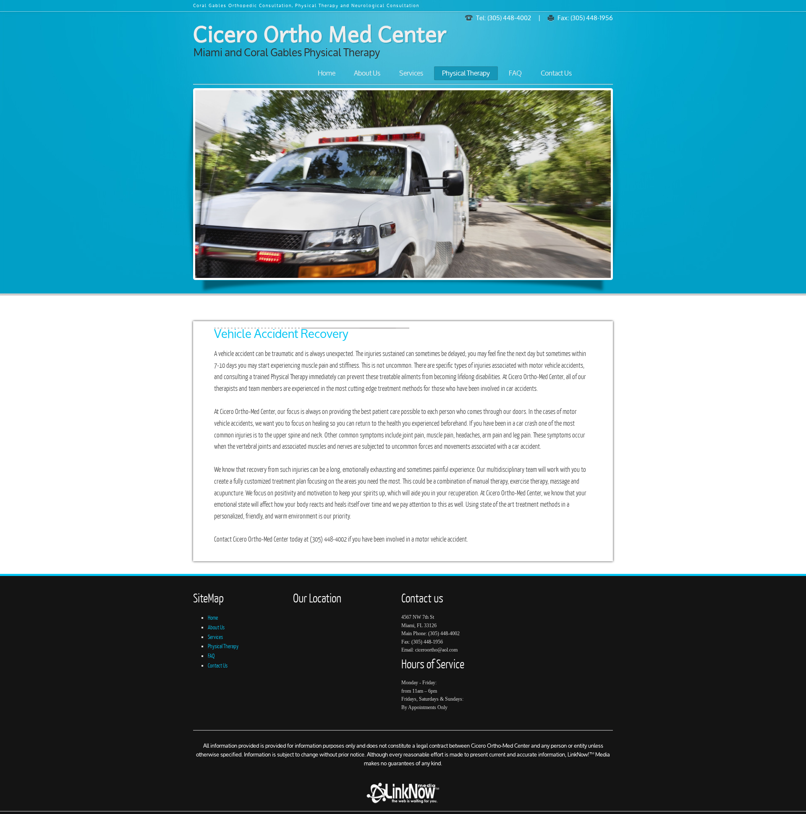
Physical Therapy (466, 73)
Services (411, 73)
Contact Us (556, 73)
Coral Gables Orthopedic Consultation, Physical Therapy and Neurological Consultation (306, 6)
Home (326, 73)
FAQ (515, 73)
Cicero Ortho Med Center (320, 33)
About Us (367, 73)
